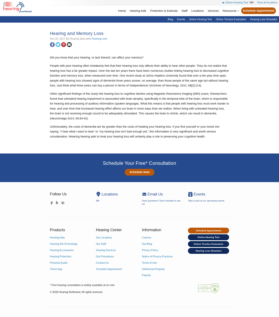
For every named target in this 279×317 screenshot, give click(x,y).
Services (213, 10)
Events (181, 19)
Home (122, 10)
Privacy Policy (150, 250)
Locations (197, 10)
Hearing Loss (99, 38)
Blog (170, 19)
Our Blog (147, 244)
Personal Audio (58, 262)
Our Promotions (105, 256)
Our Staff (101, 244)
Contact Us (102, 262)
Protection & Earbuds (164, 10)
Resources (230, 10)
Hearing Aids (138, 10)
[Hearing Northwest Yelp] (57, 203)
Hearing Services (106, 250)
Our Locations (104, 237)
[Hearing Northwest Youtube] (62, 203)
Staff (184, 10)
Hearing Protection (60, 256)
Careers (146, 237)
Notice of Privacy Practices (157, 256)
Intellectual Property (153, 269)
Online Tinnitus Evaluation (231, 19)
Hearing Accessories (62, 250)
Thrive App (56, 269)
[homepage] (17, 8)
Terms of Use (149, 262)
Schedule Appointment (258, 10)
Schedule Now (140, 172)
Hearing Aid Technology (63, 244)
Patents (146, 275)
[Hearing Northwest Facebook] (51, 203)
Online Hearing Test (236, 2)
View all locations (267, 2)
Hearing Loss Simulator (263, 19)
